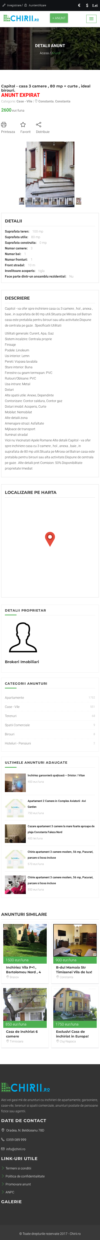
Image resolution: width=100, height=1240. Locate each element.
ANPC (10, 1192)
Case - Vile (12, 707)
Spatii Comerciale (17, 725)
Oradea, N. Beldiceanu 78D (25, 1130)
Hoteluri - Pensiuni (18, 743)
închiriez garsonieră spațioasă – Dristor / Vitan (56, 775)
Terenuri (11, 716)
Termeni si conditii (18, 1168)
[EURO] (79, 5)
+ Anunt (59, 18)
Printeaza (8, 132)
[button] (91, 19)
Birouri (9, 734)
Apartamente (14, 697)
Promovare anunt (18, 1184)
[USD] (87, 5)
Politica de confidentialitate (25, 1176)
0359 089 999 (16, 1140)
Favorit (25, 132)
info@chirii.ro (15, 1149)
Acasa (44, 53)
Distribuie (43, 132)
